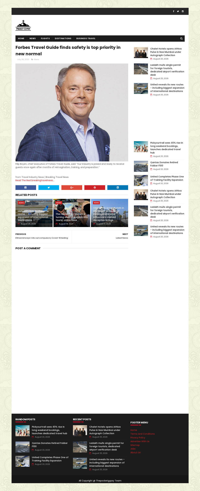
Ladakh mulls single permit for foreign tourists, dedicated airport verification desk (167, 69)
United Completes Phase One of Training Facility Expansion (167, 178)
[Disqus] (71, 290)
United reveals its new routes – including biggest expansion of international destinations (33, 215)
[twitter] (178, 11)
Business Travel (85, 38)
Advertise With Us (139, 441)
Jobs (132, 448)
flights (45, 38)
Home (21, 38)
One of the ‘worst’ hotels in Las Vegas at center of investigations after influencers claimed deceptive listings (108, 214)
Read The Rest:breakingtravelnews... (34, 180)
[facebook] (173, 11)
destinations (63, 38)
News (33, 38)
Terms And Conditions (142, 433)
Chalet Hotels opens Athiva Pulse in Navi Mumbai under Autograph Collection (166, 52)
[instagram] (183, 11)
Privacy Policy (137, 437)
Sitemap (135, 445)
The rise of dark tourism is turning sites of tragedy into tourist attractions (72, 217)
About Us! (135, 452)
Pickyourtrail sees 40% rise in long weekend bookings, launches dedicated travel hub (166, 147)
